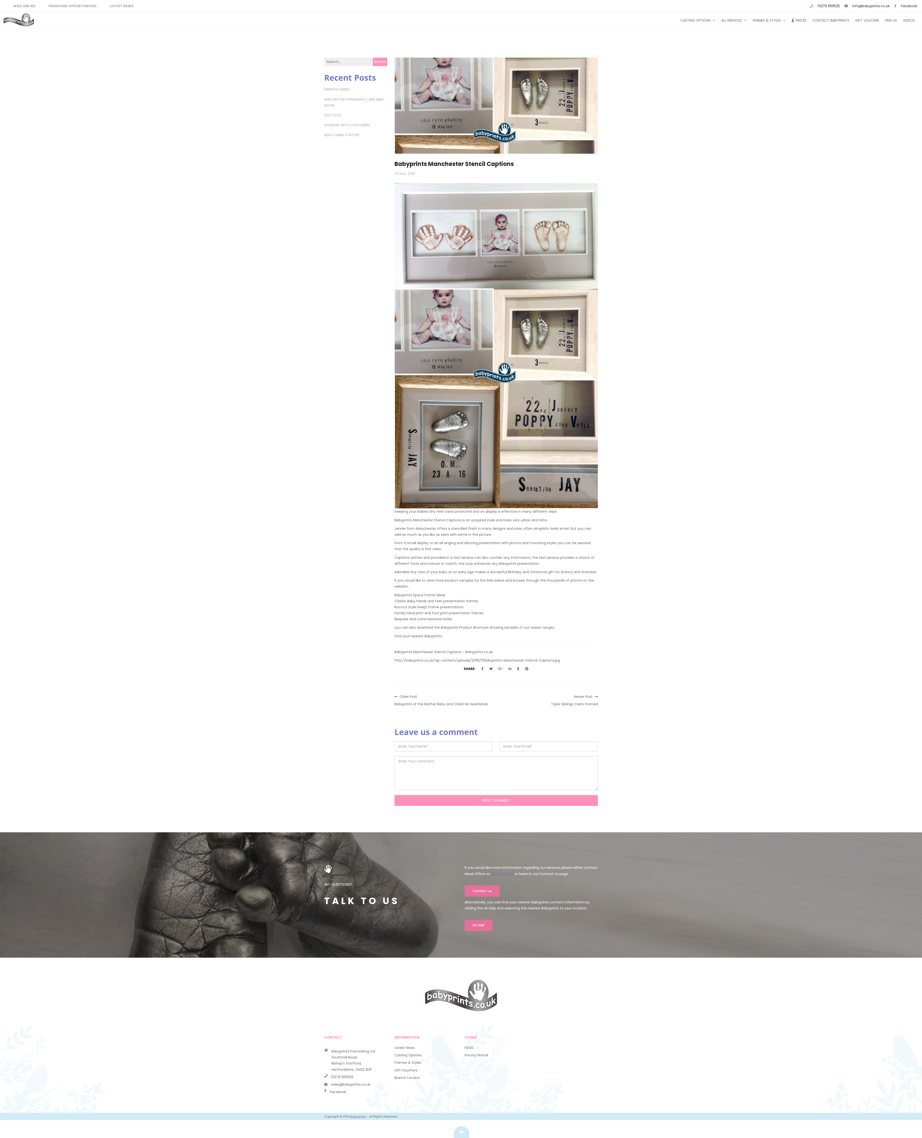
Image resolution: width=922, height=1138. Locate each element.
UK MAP (479, 925)
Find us (891, 20)
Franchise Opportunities (73, 6)
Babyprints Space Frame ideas (419, 595)
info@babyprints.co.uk (871, 6)
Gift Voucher (867, 20)
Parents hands (337, 89)
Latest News (121, 6)
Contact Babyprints (831, 20)
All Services (731, 20)
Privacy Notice (476, 1055)
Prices (801, 20)
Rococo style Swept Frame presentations (428, 607)
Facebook (909, 6)
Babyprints (358, 1116)
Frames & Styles (767, 20)
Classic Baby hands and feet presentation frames (436, 601)
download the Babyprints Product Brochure (453, 627)
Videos (909, 20)
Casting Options (695, 20)
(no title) (333, 115)
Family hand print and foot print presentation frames (439, 613)
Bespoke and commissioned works (423, 619)
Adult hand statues (341, 135)
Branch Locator (407, 1077)
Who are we (24, 6)
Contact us (482, 890)
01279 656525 (829, 6)
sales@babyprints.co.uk (350, 1084)
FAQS (469, 1047)
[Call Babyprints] (327, 1085)
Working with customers (347, 125)
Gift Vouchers (406, 1070)
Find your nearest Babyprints (418, 636)
